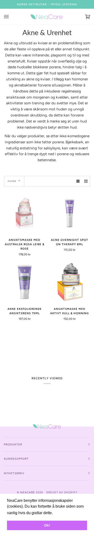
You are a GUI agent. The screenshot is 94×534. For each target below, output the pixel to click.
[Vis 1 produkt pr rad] (78, 181)
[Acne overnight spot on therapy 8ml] (69, 213)
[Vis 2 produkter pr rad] (86, 181)
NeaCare (27, 492)
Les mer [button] (61, 513)
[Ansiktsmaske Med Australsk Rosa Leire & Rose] (24, 213)
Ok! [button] (47, 525)
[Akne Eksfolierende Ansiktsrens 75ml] (24, 282)
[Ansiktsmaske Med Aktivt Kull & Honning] (69, 282)
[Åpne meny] (11, 16)
